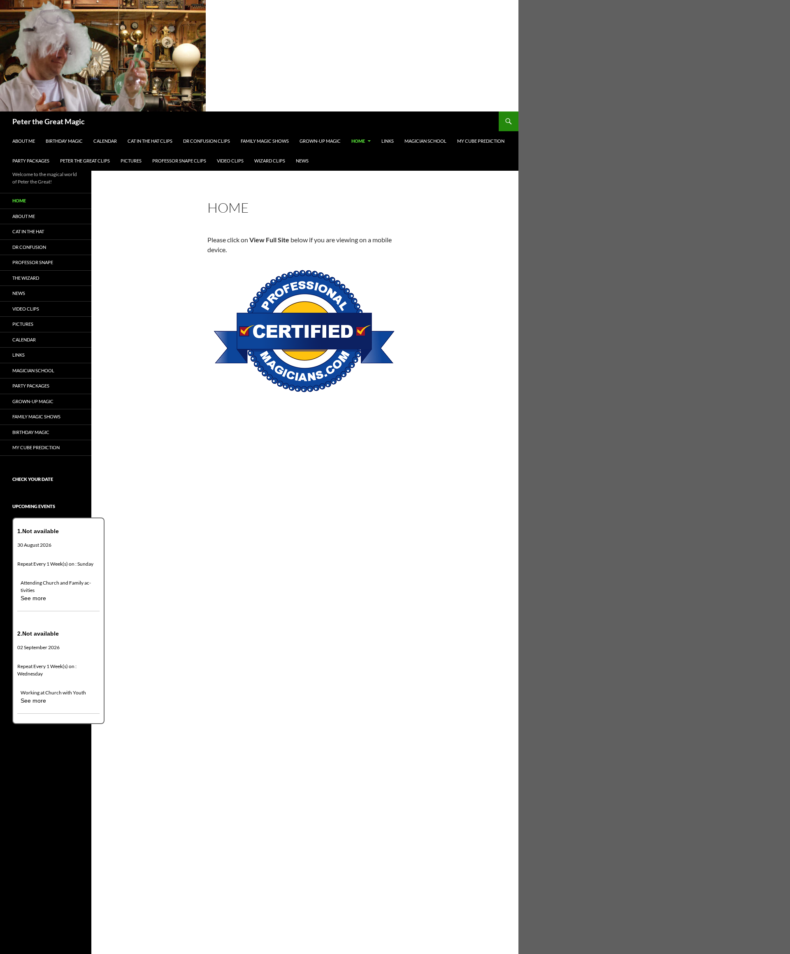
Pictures (131, 160)
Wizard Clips (269, 160)
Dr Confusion (29, 247)
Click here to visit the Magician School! (290, 414)
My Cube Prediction (480, 141)
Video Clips (230, 160)
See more (33, 598)
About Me (23, 141)
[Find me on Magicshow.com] (304, 330)
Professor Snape (32, 262)
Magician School (425, 141)
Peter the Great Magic (48, 121)
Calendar (105, 141)
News (302, 160)
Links (387, 141)
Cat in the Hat (28, 231)
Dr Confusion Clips (206, 141)
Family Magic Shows (265, 141)
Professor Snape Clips (179, 160)
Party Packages (30, 160)
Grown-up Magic (320, 141)
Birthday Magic (64, 141)
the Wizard (25, 278)
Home (358, 141)
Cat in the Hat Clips (150, 141)
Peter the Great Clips (85, 160)
